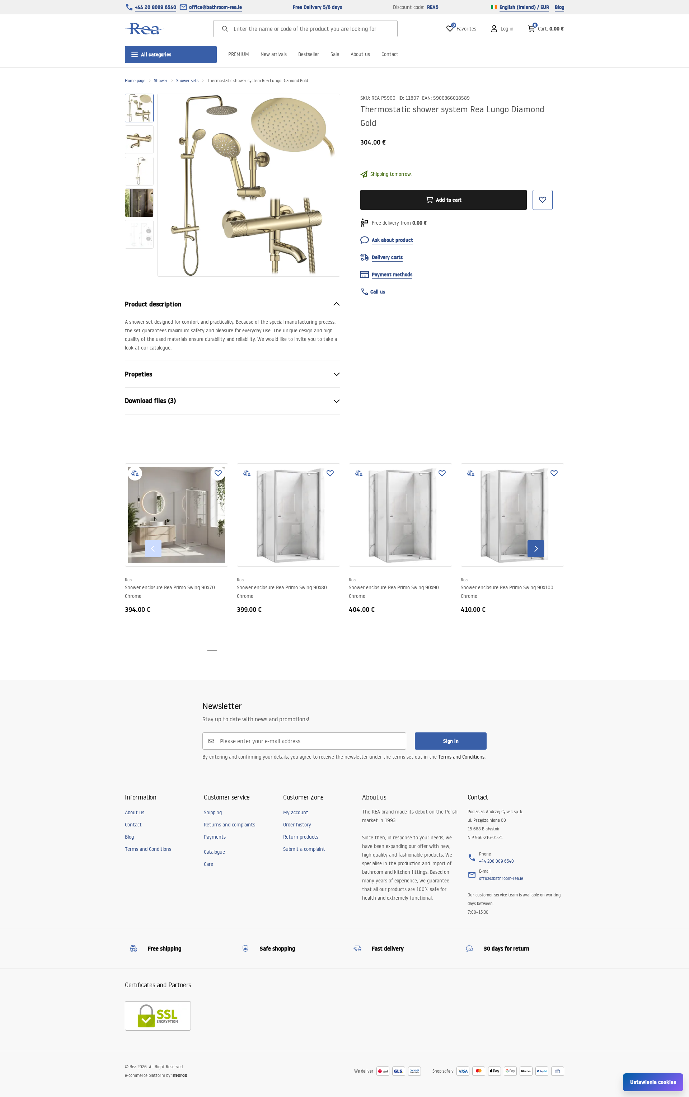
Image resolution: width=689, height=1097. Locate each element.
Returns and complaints (229, 824)
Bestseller (308, 54)
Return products (300, 837)
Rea (128, 579)
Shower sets (187, 80)
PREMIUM (238, 54)
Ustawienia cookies (653, 1082)
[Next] (536, 548)
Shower (161, 80)
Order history (297, 824)
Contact (389, 54)
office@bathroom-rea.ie (215, 7)
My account (295, 812)
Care (208, 864)
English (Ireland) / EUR (524, 7)
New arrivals (274, 54)
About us (360, 54)
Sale (335, 54)
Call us (377, 291)
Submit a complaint (304, 849)
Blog (559, 7)
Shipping (213, 812)
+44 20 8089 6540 (155, 7)
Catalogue (214, 852)
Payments (215, 837)
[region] (139, 185)
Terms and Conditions (461, 757)
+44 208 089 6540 (496, 861)
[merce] (179, 1075)
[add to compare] (135, 473)
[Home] (144, 28)
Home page (135, 80)
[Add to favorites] (218, 473)
